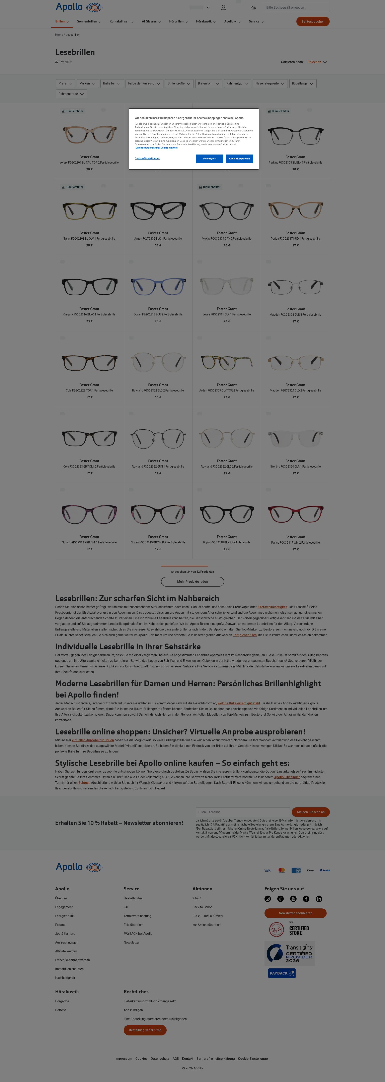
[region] (194, 139)
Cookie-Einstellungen (147, 158)
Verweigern (209, 158)
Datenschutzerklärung (148, 147)
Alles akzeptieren (239, 158)
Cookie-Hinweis (169, 147)
